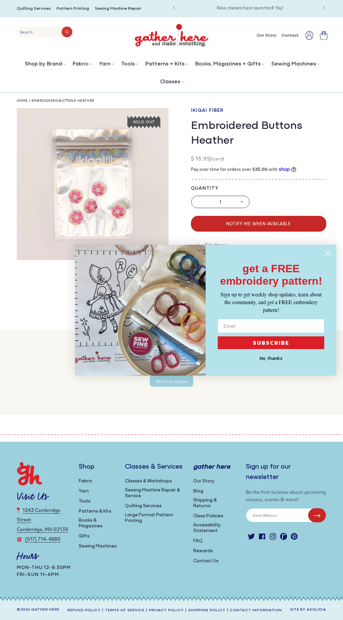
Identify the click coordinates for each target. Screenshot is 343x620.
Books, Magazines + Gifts (228, 64)
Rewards (203, 551)
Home (22, 101)
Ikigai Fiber (207, 110)
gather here (45, 610)
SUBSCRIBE (271, 343)
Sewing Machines (293, 64)
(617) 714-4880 (43, 538)
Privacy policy (166, 610)
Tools (128, 64)
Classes (170, 82)
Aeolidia (316, 610)
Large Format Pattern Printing (149, 518)
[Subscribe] (317, 515)
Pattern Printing (73, 8)
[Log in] (309, 35)
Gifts (84, 536)
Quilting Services (34, 8)
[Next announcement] (324, 7)
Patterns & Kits (95, 511)
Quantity (204, 188)
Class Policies (208, 516)
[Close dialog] (328, 253)
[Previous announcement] (173, 7)
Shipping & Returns (205, 503)
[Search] (67, 32)
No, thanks (271, 358)
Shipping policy (206, 610)
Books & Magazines (90, 523)
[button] (45, 66)
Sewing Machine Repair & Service (152, 493)
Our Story (203, 481)
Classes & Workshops (148, 481)
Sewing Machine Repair (118, 8)
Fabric (80, 64)
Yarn (105, 64)
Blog (198, 491)
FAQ (198, 540)
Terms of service (124, 610)
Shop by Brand (43, 64)
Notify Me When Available (258, 223)
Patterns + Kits (165, 64)
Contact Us (205, 561)
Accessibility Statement (207, 528)
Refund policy (83, 610)
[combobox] (44, 32)
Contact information (256, 610)
